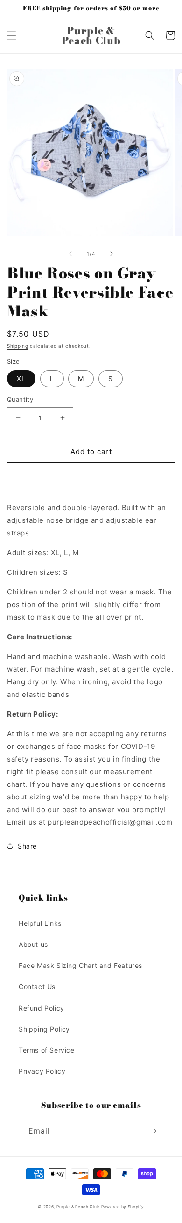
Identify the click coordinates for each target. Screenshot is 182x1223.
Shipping (17, 346)
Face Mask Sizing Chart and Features (80, 965)
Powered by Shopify (122, 1206)
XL (21, 378)
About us (33, 944)
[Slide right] (111, 253)
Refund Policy (41, 1008)
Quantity (20, 399)
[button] (11, 35)
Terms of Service (47, 1050)
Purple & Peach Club (77, 1206)
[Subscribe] (152, 1131)
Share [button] (27, 846)
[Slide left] (70, 253)
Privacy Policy (42, 1071)
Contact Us (37, 986)
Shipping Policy (44, 1029)
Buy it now (91, 478)
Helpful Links (40, 923)
